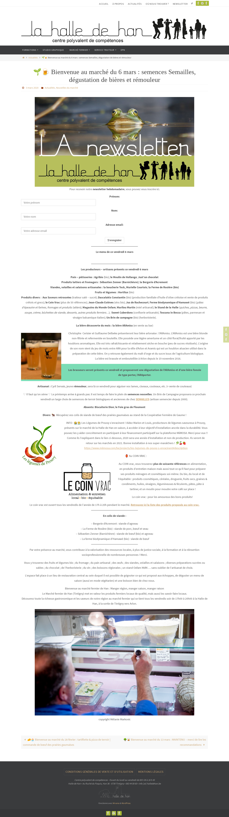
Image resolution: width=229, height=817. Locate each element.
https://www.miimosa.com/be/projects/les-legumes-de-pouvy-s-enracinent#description (136, 448)
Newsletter (180, 3)
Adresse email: (114, 224)
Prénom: (114, 196)
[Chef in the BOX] (206, 3)
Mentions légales (150, 771)
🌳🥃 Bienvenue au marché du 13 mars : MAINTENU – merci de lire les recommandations (164, 742)
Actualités (135, 3)
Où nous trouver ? (157, 3)
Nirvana (115, 803)
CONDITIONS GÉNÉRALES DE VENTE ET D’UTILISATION (99, 771)
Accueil (103, 3)
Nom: (114, 210)
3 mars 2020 (32, 87)
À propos (118, 3)
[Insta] (202, 3)
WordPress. (126, 803)
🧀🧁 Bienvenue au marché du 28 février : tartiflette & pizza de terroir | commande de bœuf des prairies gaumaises (66, 742)
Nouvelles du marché (67, 87)
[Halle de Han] (198, 3)
